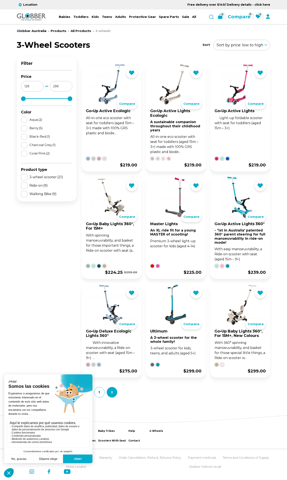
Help (131, 430)
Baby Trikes (106, 430)
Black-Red (39, 136)
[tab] (86, 140)
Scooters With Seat (112, 440)
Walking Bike (43, 194)
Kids (95, 17)
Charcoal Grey (42, 145)
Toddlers (81, 17)
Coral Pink (39, 153)
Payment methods (202, 458)
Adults (120, 17)
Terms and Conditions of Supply (246, 458)
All (194, 17)
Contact (134, 440)
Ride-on (38, 185)
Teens (107, 17)
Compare (127, 104)
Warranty (105, 458)
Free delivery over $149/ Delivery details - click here (228, 5)
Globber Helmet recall (205, 467)
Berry (36, 128)
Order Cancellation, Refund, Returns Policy (150, 458)
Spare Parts (169, 17)
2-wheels (156, 430)
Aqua (35, 120)
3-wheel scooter (46, 177)
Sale (185, 17)
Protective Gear (142, 17)
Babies (64, 17)
